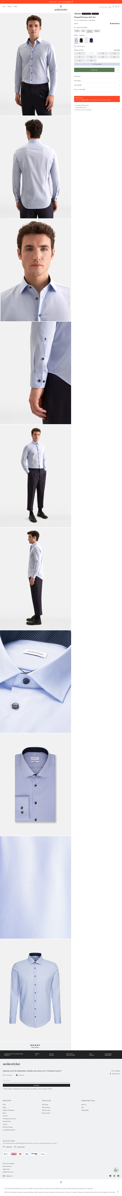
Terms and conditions (8, 1163)
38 (90, 53)
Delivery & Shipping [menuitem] (8, 1110)
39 (103, 53)
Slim (83, 31)
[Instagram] (114, 1176)
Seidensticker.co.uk (8, 1172)
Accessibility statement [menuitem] (9, 1130)
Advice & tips (46, 1101)
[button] (35, 1047)
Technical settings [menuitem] (7, 1127)
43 (103, 57)
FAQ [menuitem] (4, 1104)
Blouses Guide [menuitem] (46, 1113)
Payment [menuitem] (5, 1116)
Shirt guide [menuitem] (45, 1104)
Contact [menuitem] (5, 1124)
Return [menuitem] (4, 1113)
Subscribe (36, 1085)
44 (114, 57)
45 (79, 60)
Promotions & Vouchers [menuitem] (9, 1118)
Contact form (9, 1146)
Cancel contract (21, 1146)
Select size (94, 70)
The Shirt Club (116, 1074)
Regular (97, 31)
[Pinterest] (118, 1176)
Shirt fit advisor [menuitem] (46, 1107)
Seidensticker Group (88, 1101)
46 (91, 60)
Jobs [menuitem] (82, 1107)
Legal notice (6, 1169)
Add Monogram (81, 46)
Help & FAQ (7, 1101)
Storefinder (117, 1071)
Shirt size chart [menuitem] (46, 1110)
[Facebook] (110, 1176)
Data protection (7, 1166)
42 (91, 57)
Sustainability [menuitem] (85, 1110)
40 (114, 53)
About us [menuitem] (83, 1104)
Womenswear (9, 1075)
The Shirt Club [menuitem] (7, 1121)
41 (79, 57)
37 (79, 53)
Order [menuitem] (4, 1107)
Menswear (21, 1075)
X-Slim (77, 31)
